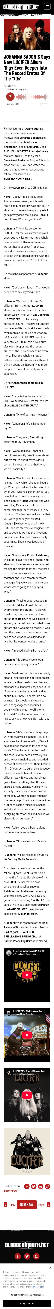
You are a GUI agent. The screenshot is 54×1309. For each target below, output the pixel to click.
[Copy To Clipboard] (47, 1186)
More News (27, 1204)
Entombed (10, 1190)
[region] (27, 1286)
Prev (12, 1204)
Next (41, 1204)
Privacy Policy (38, 1287)
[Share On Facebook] (27, 1186)
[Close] (50, 1267)
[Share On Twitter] (33, 1186)
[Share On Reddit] (40, 1186)
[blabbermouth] (21, 8)
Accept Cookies (27, 1303)
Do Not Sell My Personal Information (27, 1295)
